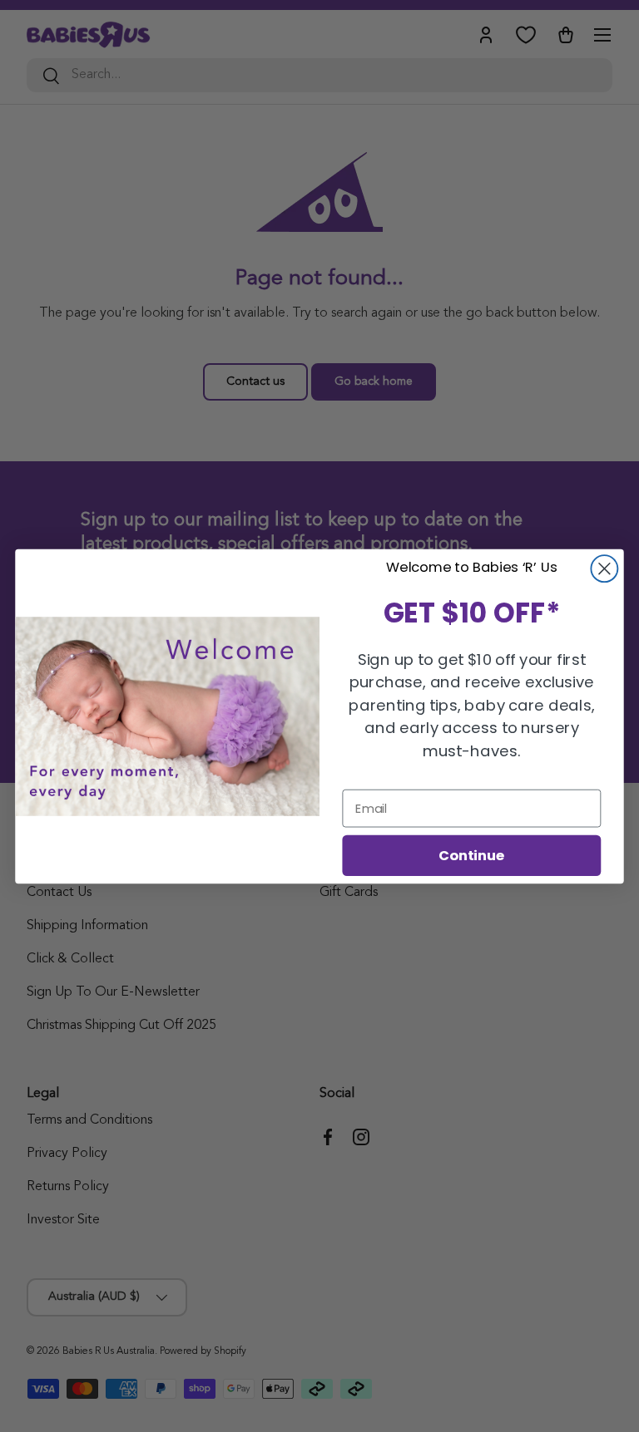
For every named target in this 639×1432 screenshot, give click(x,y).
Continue (471, 854)
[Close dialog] (604, 568)
